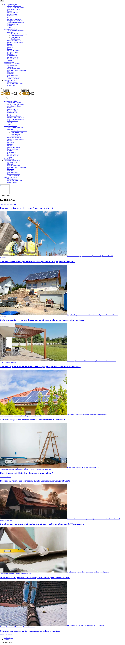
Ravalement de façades (14, 19)
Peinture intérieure (12, 52)
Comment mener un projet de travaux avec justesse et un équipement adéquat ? (90, 256)
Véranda (9, 25)
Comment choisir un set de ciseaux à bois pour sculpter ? (26, 208)
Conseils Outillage (9, 62)
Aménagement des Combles (15, 30)
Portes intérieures (12, 55)
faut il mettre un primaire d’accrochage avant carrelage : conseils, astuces (88, 572)
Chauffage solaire (12, 82)
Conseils (2, 204)
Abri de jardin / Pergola (14, 6)
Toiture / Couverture (13, 78)
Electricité (10, 47)
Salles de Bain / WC (13, 59)
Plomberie (10, 54)
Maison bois (10, 73)
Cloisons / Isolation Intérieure (15, 42)
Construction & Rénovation (12, 64)
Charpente (10, 67)
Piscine (9, 17)
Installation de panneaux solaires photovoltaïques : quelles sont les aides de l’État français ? (93, 519)
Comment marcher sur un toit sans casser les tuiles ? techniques (85, 625)
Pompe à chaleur (12, 85)
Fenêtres (9, 49)
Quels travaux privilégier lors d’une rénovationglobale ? (83, 467)
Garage (9, 11)
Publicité (6, 639)
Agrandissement (12, 65)
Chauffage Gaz (15, 39)
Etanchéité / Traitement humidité (16, 70)
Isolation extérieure (12, 12)
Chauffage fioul (15, 37)
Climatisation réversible (14, 40)
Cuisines (9, 44)
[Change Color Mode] (1, 88)
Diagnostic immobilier (13, 68)
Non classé (3, 257)
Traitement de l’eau (12, 24)
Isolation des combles (13, 50)
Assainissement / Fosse (14, 9)
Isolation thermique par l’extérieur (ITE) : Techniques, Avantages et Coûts (35, 481)
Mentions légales (8, 638)
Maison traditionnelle (13, 75)
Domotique (10, 45)
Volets (9, 27)
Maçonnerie (10, 72)
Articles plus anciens (6, 635)
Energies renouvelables (10, 80)
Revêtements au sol (12, 57)
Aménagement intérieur (10, 29)
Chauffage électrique (17, 35)
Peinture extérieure (12, 14)
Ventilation (10, 60)
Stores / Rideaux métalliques (15, 22)
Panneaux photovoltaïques (15, 83)
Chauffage (10, 32)
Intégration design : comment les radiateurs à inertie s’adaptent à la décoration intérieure (92, 315)
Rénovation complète (13, 77)
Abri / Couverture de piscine (15, 7)
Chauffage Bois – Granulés (19, 34)
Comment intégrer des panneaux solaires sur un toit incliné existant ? (87, 414)
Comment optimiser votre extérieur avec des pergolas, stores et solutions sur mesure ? (91, 361)
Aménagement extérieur (10, 4)
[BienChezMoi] (18, 96)
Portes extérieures (12, 16)
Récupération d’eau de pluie (15, 21)
